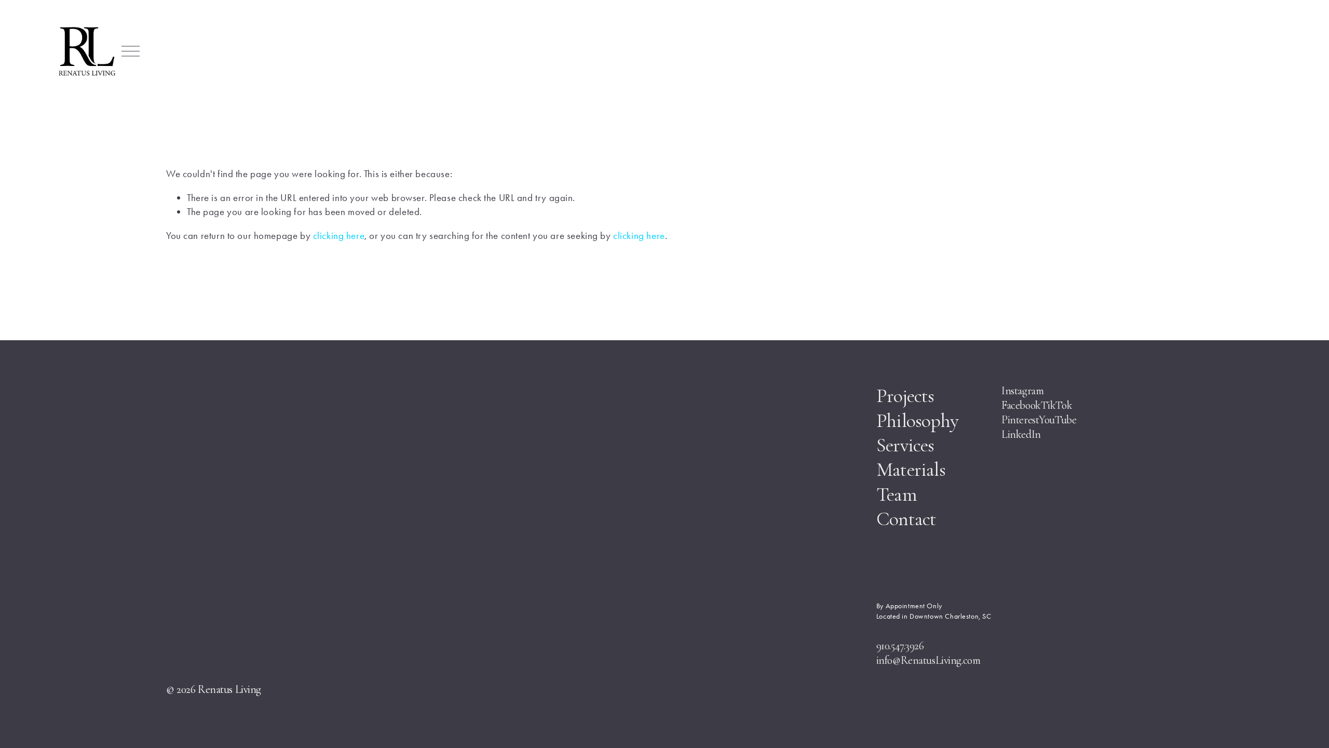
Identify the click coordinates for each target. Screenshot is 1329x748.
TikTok (1058, 405)
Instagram (1022, 390)
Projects (905, 396)
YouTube (1057, 419)
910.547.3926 (900, 645)
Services (905, 445)
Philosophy (917, 421)
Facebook (1021, 405)
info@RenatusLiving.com (928, 660)
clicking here (339, 236)
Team (896, 494)
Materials (910, 470)
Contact (906, 519)
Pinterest (1020, 419)
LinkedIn (1021, 434)
